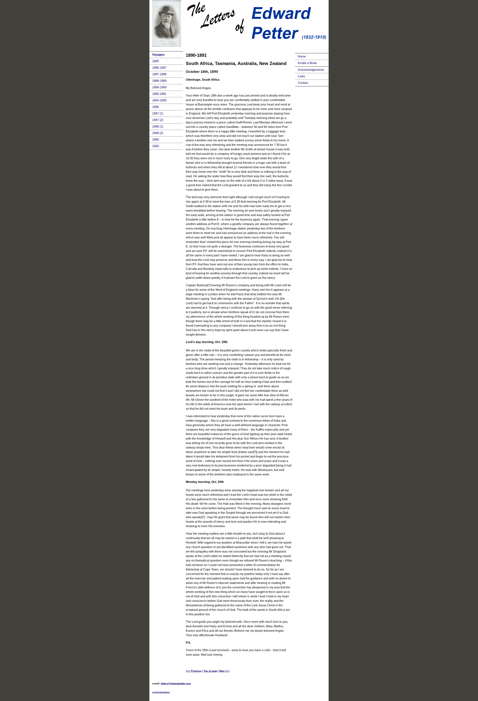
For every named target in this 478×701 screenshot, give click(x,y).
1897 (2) (157, 120)
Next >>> (224, 671)
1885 (155, 61)
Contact (303, 82)
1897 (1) (157, 113)
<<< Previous (193, 671)
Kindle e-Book (307, 63)
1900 (155, 146)
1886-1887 (159, 67)
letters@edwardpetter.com (176, 683)
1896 (155, 106)
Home (302, 56)
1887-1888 (159, 74)
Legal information (161, 692)
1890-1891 (159, 93)
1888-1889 (159, 80)
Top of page (210, 671)
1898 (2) (157, 133)
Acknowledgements (311, 69)
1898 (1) (157, 126)
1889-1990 (159, 87)
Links (301, 76)
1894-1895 (159, 100)
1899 (155, 139)
